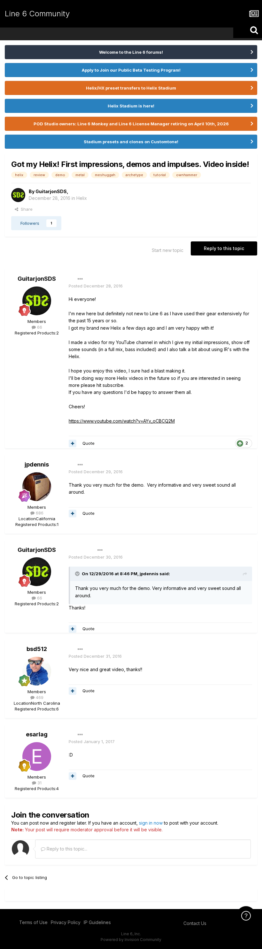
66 (39, 327)
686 (39, 512)
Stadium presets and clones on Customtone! (131, 141)
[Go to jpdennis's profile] (36, 486)
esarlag (37, 734)
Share (25, 209)
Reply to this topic (224, 248)
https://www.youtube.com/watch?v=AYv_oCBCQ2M (122, 421)
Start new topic (167, 250)
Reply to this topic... (66, 848)
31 (39, 782)
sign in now (151, 823)
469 (39, 697)
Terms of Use (33, 922)
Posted (96, 285)
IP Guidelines (97, 922)
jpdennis (37, 464)
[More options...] (80, 279)
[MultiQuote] (72, 443)
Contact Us (194, 923)
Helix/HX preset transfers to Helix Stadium (131, 87)
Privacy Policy (66, 922)
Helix (81, 198)
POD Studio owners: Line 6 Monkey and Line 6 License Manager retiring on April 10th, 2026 (131, 123)
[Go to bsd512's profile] (36, 671)
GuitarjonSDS (51, 191)
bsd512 (37, 649)
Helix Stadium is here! (131, 105)
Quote (88, 443)
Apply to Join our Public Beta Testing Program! (131, 70)
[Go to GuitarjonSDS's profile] (18, 195)
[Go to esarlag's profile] (36, 756)
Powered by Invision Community (131, 939)
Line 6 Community (37, 13)
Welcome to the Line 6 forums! (131, 52)
